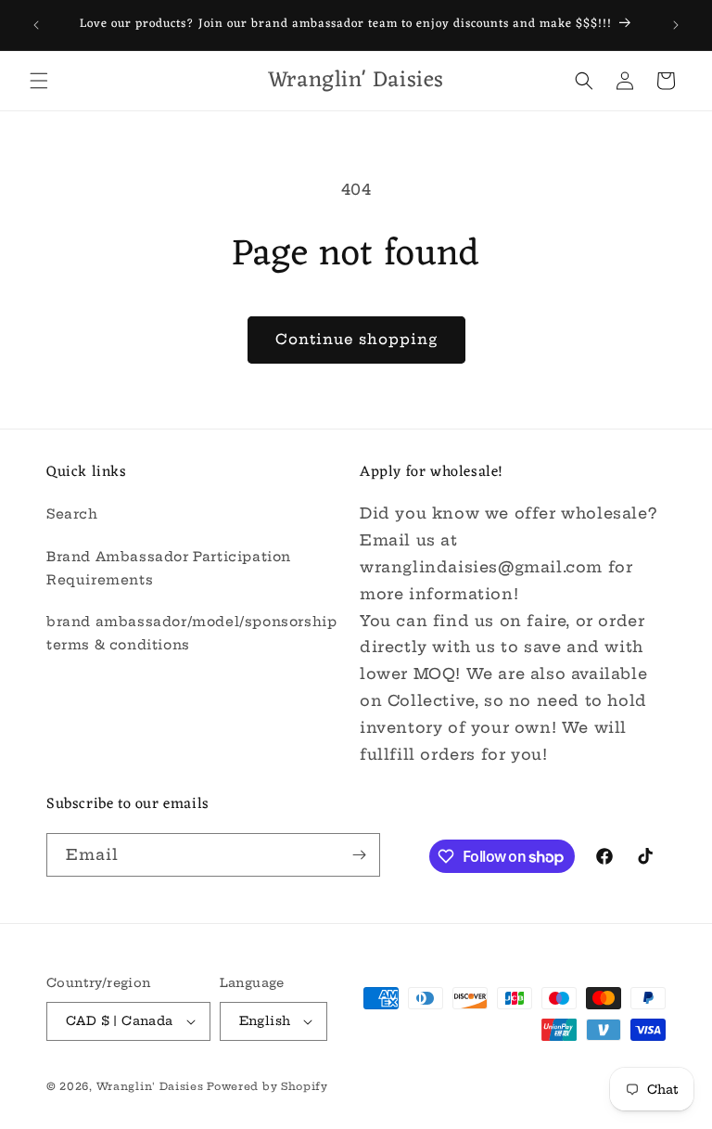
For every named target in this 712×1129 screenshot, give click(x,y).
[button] (39, 80)
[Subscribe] (358, 855)
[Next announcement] (675, 25)
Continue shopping (356, 339)
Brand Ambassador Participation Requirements (168, 568)
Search (72, 514)
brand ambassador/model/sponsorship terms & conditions (191, 633)
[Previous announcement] (36, 25)
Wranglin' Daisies (152, 1086)
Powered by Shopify (267, 1086)
